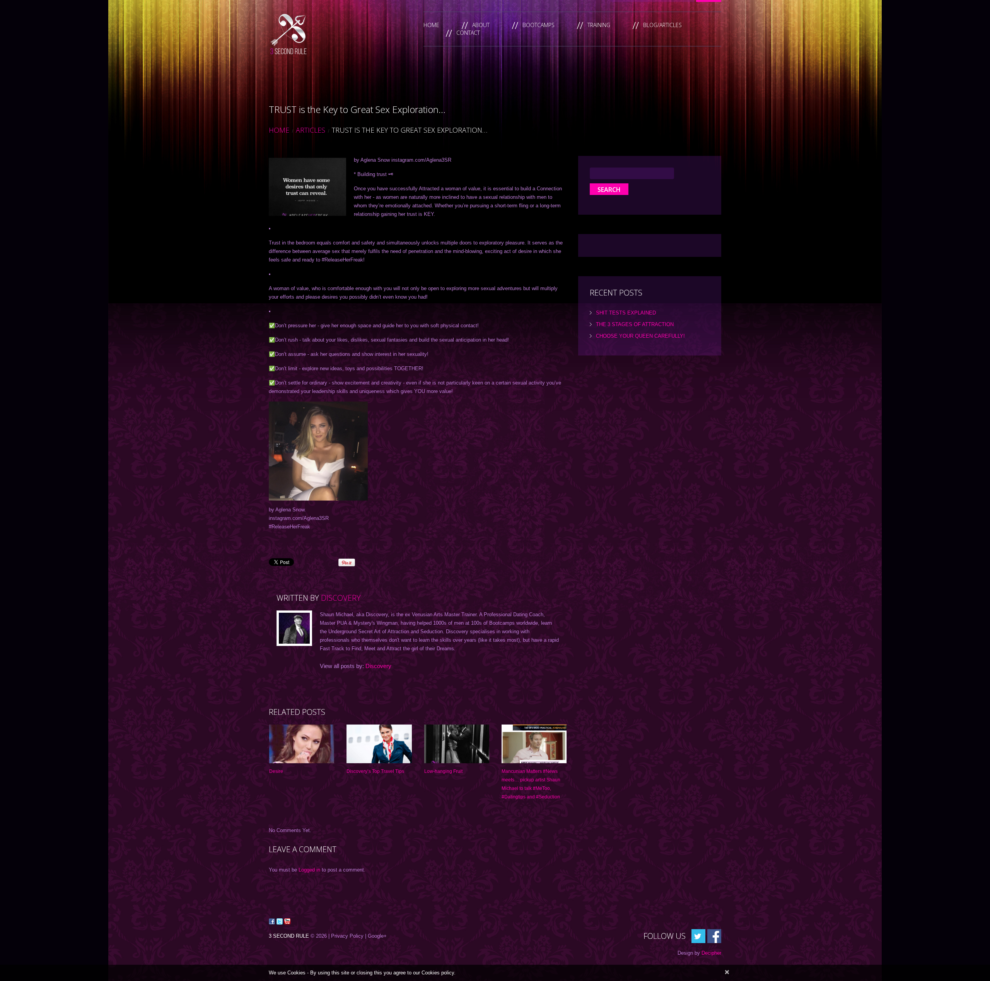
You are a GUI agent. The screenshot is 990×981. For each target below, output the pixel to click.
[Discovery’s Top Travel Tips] (378, 744)
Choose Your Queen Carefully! (640, 336)
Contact (468, 32)
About (481, 25)
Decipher (711, 953)
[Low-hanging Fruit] (456, 744)
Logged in (309, 870)
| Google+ (376, 936)
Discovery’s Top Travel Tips (375, 771)
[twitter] (698, 936)
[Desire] (301, 744)
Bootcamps (538, 25)
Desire (276, 771)
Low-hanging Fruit (443, 771)
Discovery (341, 598)
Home (431, 25)
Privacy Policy (347, 936)
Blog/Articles (662, 25)
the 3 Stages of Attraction (635, 324)
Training (598, 25)
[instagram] (714, 936)
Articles (310, 130)
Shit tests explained (626, 313)
